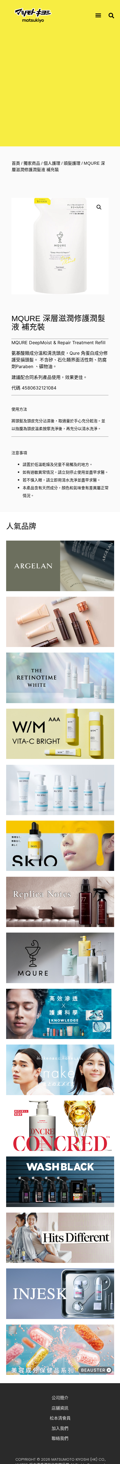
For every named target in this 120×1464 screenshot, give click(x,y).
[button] (98, 15)
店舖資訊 (60, 1408)
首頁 (16, 163)
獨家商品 (31, 163)
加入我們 (60, 1428)
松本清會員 (60, 1418)
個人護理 (52, 163)
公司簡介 (60, 1397)
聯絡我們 (60, 1438)
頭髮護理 (72, 163)
